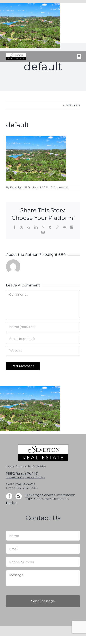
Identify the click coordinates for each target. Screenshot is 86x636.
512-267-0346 (27, 488)
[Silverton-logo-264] (16, 55)
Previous (73, 105)
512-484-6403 (24, 484)
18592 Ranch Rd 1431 (22, 473)
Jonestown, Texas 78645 (25, 477)
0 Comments (59, 187)
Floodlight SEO (20, 187)
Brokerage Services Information (50, 495)
